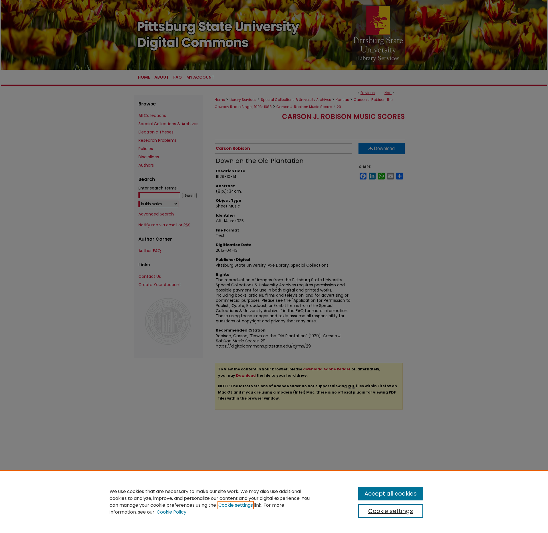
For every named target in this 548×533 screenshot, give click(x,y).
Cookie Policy (171, 512)
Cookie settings (235, 505)
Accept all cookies (390, 494)
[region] (274, 501)
